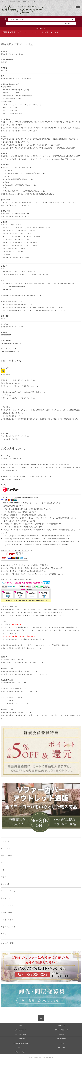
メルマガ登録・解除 (20, 1034)
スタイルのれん (7, 920)
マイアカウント (61, 1043)
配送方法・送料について (61, 1030)
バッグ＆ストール (8, 927)
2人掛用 (4, 32)
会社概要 (61, 1034)
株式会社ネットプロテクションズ (27, 627)
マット (25, 32)
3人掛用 (12, 32)
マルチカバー (6, 912)
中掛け (3, 877)
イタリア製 (44, 32)
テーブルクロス (7, 905)
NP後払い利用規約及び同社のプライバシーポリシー (18, 630)
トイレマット (6, 898)
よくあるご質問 (7, 943)
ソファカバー (6, 841)
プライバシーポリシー (20, 1052)
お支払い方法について (20, 1030)
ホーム (20, 1025)
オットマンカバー (8, 848)
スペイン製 (54, 32)
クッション (34, 32)
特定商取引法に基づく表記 (20, 1043)
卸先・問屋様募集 (61, 1038)
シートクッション (8, 891)
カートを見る (61, 1047)
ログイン (20, 1047)
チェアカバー (6, 855)
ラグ (19, 32)
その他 (3, 934)
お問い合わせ (61, 1025)
